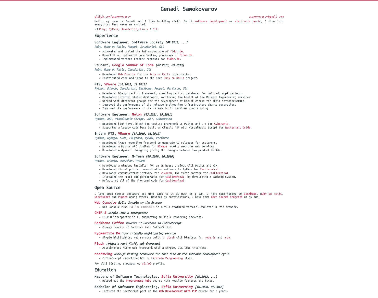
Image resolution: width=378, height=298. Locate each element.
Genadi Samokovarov (189, 9)
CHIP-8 (100, 212)
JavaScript (129, 29)
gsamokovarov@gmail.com (266, 16)
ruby (227, 237)
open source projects (227, 196)
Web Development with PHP (178, 291)
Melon (137, 114)
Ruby (102, 29)
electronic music (248, 21)
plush (171, 237)
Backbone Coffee (109, 223)
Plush (99, 243)
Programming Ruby (138, 280)
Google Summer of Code (133, 65)
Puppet (123, 196)
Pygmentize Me (107, 233)
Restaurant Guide (237, 127)
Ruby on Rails (160, 74)
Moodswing (103, 254)
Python (113, 29)
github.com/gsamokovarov (112, 16)
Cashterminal (209, 169)
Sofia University (177, 276)
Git (155, 29)
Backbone (250, 193)
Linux (144, 29)
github (146, 263)
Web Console (126, 74)
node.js (210, 237)
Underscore (102, 196)
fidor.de (176, 51)
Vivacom (166, 173)
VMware (110, 84)
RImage (162, 146)
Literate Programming (167, 258)
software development (211, 21)
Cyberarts (221, 123)
